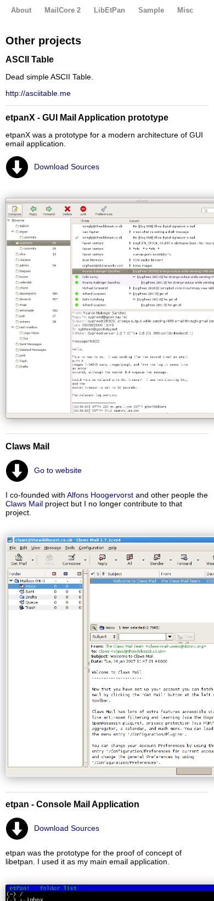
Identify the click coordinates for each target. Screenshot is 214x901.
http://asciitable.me (38, 93)
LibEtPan (109, 10)
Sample (151, 10)
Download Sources (66, 166)
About (21, 10)
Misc (185, 10)
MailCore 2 (62, 10)
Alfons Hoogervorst (100, 495)
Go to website (58, 470)
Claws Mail (24, 503)
